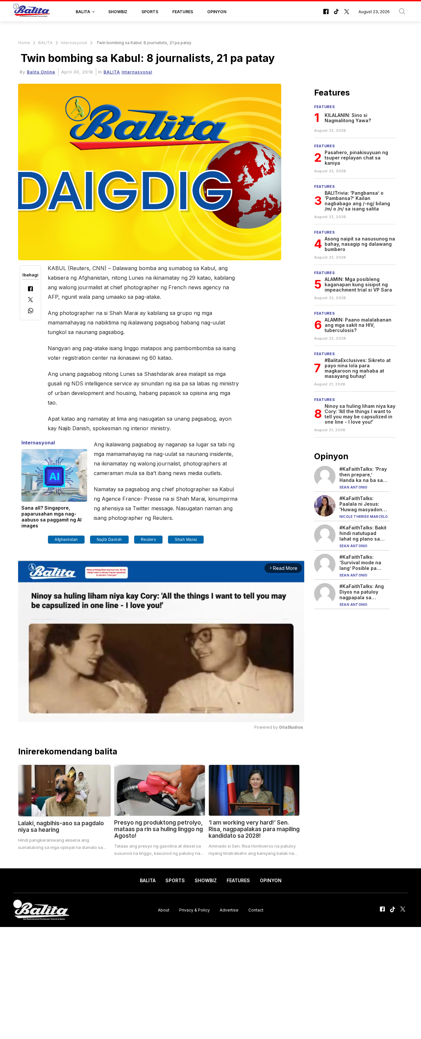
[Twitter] (30, 300)
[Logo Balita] (31, 12)
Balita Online (41, 72)
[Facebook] (30, 289)
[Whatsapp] (30, 311)
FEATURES (182, 11)
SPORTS (149, 11)
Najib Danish (109, 539)
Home (24, 42)
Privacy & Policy (194, 909)
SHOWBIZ (117, 11)
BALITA (83, 11)
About (163, 909)
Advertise (229, 909)
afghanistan (66, 539)
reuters (148, 539)
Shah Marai (186, 539)
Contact (255, 909)
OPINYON (216, 11)
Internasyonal (74, 42)
